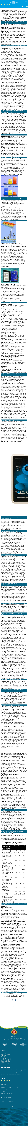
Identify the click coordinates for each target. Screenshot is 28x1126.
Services (5, 1055)
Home (4, 1053)
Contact (5, 1063)
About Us (6, 1059)
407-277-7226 (5, 4)
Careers (5, 1061)
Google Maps (7, 1097)
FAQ (3, 1057)
